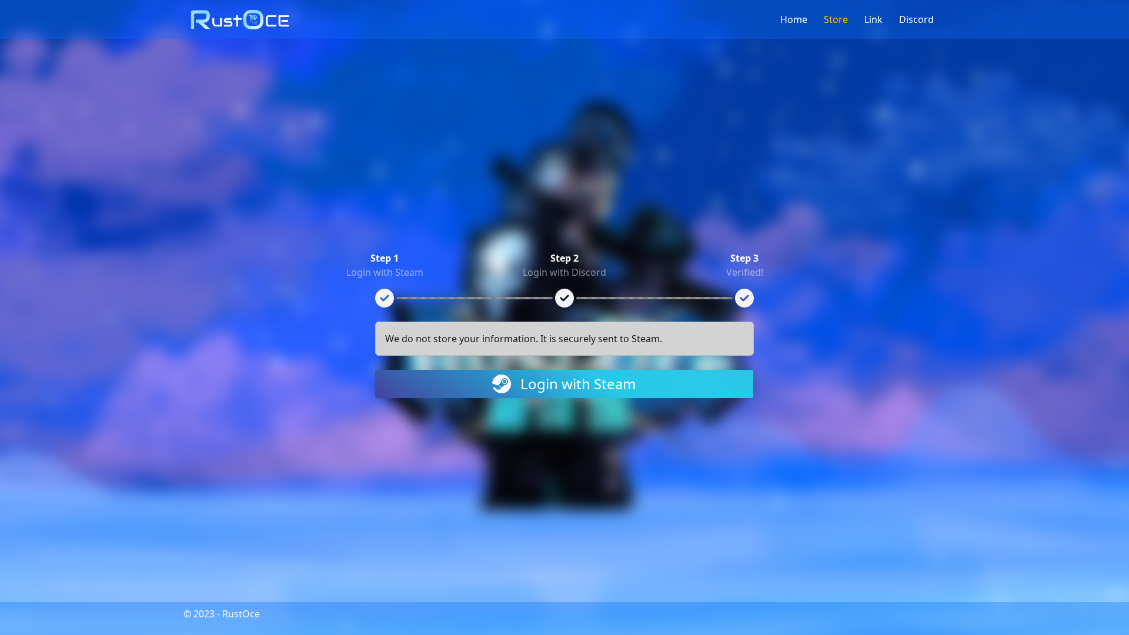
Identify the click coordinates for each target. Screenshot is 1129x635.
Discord (920, 19)
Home (797, 19)
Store (839, 19)
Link (877, 19)
